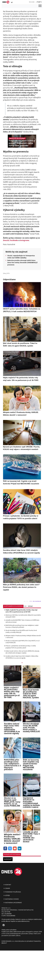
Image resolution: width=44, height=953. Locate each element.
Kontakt (8, 885)
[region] (11, 2)
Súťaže (7, 895)
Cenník (7, 888)
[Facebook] (5, 848)
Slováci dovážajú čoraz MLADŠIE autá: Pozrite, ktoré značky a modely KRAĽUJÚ (21, 631)
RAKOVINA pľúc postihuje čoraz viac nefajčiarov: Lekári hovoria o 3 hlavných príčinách (22, 626)
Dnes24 (6, 240)
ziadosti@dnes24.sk (23, 921)
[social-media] (3, 925)
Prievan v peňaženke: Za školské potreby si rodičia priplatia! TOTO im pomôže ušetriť (21, 647)
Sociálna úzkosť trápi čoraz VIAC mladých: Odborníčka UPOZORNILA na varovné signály (22, 657)
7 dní (24, 606)
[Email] (15, 848)
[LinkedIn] (19, 848)
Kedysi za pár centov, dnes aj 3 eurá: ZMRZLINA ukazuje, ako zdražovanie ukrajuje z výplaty (22, 652)
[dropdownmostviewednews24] (22, 663)
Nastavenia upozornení (13, 902)
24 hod (30, 606)
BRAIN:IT (4, 943)
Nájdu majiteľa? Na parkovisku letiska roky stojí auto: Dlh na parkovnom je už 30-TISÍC (21, 611)
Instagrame (24, 240)
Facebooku (14, 240)
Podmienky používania (13, 892)
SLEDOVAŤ (8, 859)
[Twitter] (10, 848)
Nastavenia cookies (12, 899)
